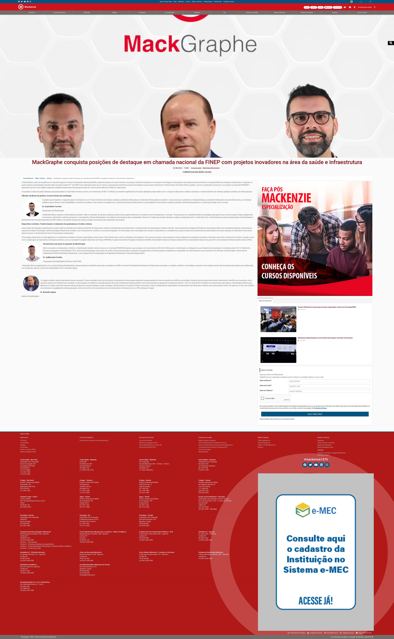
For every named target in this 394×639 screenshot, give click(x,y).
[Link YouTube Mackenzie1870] (24, 1)
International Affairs (365, 7)
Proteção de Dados (320, 408)
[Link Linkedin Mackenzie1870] (27, 1)
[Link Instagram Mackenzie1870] (30, 1)
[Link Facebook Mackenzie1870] (19, 1)
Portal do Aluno (337, 7)
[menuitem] (166, 1)
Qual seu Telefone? (266, 390)
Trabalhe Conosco (348, 633)
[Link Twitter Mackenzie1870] (22, 1)
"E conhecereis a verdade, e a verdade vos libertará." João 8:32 (351, 637)
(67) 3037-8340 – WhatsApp (208, 509)
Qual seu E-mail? (266, 385)
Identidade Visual (332, 633)
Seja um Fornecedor (365, 633)
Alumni (307, 7)
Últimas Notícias (265, 301)
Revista (320, 7)
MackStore (328, 7)
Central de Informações (297, 633)
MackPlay (313, 7)
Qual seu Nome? (265, 380)
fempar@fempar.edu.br (87, 575)
